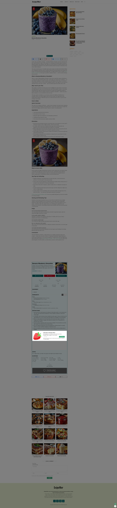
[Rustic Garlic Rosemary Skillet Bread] (37, 404)
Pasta (71, 54)
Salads (80, 54)
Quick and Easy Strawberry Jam (61, 425)
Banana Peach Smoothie (61, 455)
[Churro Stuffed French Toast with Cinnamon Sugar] (37, 449)
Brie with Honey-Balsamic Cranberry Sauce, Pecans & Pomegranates (80, 42)
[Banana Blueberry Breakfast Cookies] (37, 419)
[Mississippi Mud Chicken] (72, 36)
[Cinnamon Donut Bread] (49, 449)
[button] (32, 271)
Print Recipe (38, 275)
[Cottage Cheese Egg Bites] (61, 434)
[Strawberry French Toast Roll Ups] (37, 434)
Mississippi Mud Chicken (80, 33)
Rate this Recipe (62, 275)
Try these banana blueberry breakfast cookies (39, 194)
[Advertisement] (49, 47)
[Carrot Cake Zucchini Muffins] (49, 434)
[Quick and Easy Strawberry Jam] (61, 419)
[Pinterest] (63, 501)
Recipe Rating (34, 463)
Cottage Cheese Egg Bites (61, 440)
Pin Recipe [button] (50, 275)
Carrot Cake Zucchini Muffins (50, 440)
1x (62, 294)
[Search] (84, 1)
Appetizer (71, 51)
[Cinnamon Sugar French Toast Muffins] (49, 419)
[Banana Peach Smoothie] (61, 449)
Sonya (33, 39)
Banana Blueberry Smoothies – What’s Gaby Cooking (52, 238)
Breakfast (76, 51)
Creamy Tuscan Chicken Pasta (80, 19)
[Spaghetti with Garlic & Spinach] (72, 28)
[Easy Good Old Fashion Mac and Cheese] (72, 14)
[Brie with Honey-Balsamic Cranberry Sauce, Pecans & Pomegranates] (72, 43)
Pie (73, 54)
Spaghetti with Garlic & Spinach (80, 27)
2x (64, 294)
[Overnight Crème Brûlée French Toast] (61, 404)
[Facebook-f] (54, 501)
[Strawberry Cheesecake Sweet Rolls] (49, 404)
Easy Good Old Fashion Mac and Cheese (80, 12)
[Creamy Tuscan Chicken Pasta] (72, 21)
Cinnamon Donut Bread (49, 455)
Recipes (77, 54)
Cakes (80, 51)
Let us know (49, 371)
